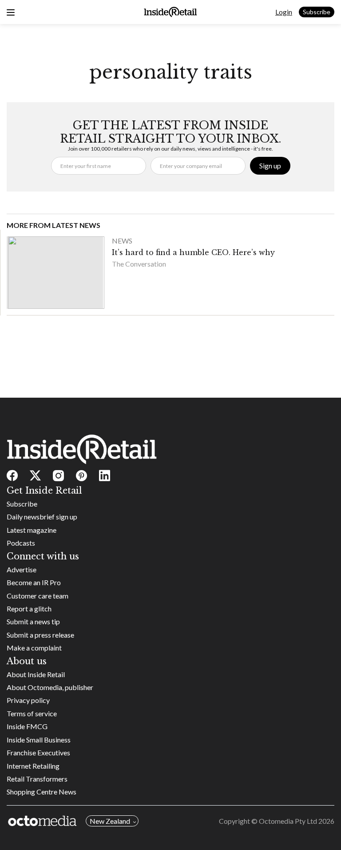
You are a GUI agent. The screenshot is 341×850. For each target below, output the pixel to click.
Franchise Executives (38, 752)
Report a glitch (29, 608)
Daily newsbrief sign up (42, 516)
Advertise (21, 569)
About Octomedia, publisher (50, 687)
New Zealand (110, 821)
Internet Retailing (33, 766)
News (122, 240)
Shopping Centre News (41, 791)
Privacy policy (28, 700)
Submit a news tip (33, 621)
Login (283, 12)
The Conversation (139, 263)
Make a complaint (34, 647)
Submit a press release (40, 635)
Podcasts (21, 543)
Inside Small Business (39, 739)
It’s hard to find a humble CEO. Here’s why (193, 252)
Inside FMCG (27, 726)
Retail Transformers (37, 778)
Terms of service (32, 713)
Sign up (270, 165)
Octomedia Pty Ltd (288, 821)
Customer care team (37, 595)
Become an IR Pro (34, 582)
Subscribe (316, 12)
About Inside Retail (36, 674)
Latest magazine (31, 530)
